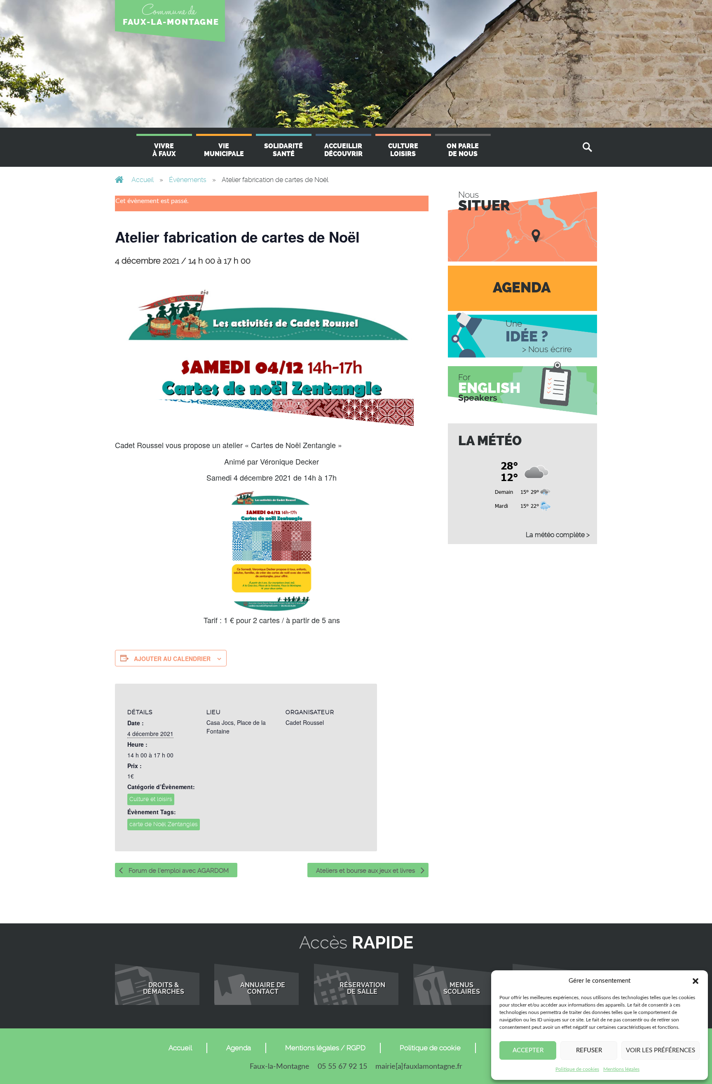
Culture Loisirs (403, 150)
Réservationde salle (362, 988)
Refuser (589, 1050)
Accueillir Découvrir (343, 150)
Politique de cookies (577, 1069)
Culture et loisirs (150, 799)
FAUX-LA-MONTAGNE (171, 22)
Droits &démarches (163, 988)
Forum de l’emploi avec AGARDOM (178, 870)
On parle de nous (463, 150)
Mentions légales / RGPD (325, 1048)
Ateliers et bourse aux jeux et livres (366, 870)
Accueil (142, 180)
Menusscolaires (461, 988)
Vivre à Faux (164, 150)
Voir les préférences (660, 1050)
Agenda (238, 1048)
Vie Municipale (224, 150)
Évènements (187, 180)
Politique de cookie (430, 1048)
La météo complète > (558, 535)
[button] (695, 981)
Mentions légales (621, 1069)
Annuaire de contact (262, 988)
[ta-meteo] (523, 483)
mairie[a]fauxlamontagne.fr (418, 1066)
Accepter (528, 1050)
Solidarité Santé (283, 150)
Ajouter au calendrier (172, 658)
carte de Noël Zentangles (163, 824)
